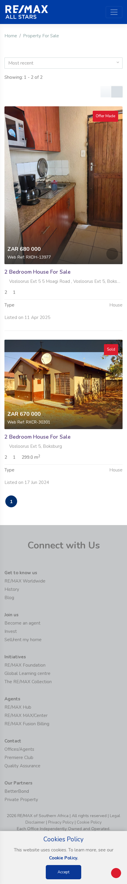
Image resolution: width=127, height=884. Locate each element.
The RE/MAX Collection (28, 682)
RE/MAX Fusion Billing (26, 724)
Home (10, 36)
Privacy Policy (61, 822)
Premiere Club (18, 758)
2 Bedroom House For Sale (37, 271)
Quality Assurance (22, 766)
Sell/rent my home (23, 640)
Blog (9, 598)
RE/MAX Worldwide (24, 581)
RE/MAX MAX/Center (26, 715)
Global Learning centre (27, 673)
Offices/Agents (19, 749)
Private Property (21, 800)
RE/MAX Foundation (24, 665)
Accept (63, 872)
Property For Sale (41, 36)
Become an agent (22, 623)
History (11, 589)
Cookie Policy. (63, 858)
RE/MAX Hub (17, 707)
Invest (10, 631)
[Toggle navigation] (114, 12)
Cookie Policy (89, 822)
